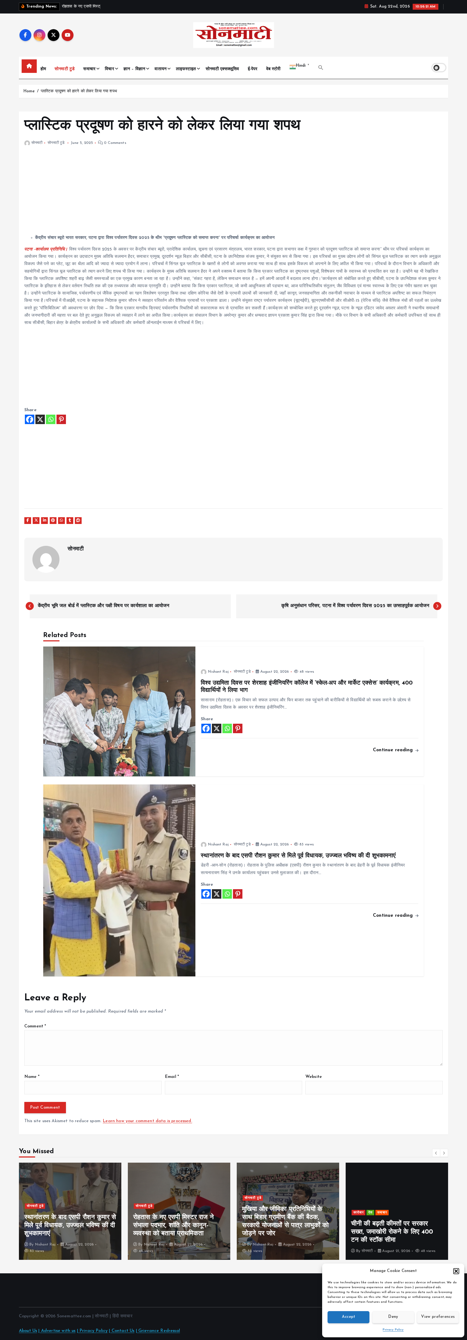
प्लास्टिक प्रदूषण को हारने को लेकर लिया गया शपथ (79, 91)
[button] (456, 1271)
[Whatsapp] (50, 419)
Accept (348, 1317)
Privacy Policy (393, 1329)
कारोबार (358, 1212)
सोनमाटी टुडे (65, 69)
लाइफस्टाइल (186, 69)
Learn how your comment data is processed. (147, 1121)
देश (370, 1212)
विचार (109, 69)
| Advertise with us (56, 1331)
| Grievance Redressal (158, 1331)
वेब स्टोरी (273, 69)
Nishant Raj (218, 672)
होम (43, 69)
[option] (70, 1211)
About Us (28, 1331)
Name (31, 1077)
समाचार (89, 69)
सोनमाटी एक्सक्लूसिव (222, 69)
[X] (40, 419)
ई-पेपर (253, 69)
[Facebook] (29, 419)
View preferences (438, 1317)
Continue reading (394, 750)
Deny (393, 1317)
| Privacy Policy (92, 1331)
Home (29, 91)
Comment (35, 1026)
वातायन (160, 69)
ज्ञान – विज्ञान (134, 69)
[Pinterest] (61, 419)
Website (313, 1077)
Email (172, 1077)
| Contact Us (121, 1331)
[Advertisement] (186, 192)
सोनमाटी (37, 143)
